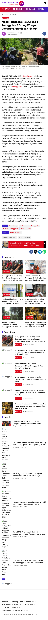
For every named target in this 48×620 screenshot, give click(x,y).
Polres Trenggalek (11, 229)
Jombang (13, 226)
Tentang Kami (17, 602)
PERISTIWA (5, 18)
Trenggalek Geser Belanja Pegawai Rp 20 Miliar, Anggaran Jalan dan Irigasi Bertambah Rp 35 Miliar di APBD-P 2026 (29, 503)
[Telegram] (40, 252)
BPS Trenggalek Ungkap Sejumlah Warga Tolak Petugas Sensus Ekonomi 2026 (35, 301)
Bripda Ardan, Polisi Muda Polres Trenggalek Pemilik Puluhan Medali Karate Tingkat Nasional (27, 422)
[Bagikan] (44, 34)
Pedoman (30, 602)
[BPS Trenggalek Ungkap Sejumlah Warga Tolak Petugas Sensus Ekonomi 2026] (35, 290)
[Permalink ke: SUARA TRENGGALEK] (4, 34)
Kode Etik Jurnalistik (10, 607)
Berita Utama (16, 232)
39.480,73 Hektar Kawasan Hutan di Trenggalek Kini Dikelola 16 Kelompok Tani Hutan (11, 324)
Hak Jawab (6, 604)
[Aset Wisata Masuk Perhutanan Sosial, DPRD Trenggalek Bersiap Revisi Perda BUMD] (6, 562)
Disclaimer (29, 604)
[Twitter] (36, 252)
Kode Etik (17, 604)
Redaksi (5, 602)
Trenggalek (17, 87)
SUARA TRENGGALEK (13, 33)
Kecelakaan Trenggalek (30, 226)
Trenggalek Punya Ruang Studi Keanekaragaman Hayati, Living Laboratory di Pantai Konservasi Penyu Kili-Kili (12, 278)
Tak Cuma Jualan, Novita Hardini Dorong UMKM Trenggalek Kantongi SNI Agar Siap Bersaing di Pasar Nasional (29, 444)
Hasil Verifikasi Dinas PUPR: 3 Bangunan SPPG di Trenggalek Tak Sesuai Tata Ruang (12, 301)
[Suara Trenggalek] (17, 3)
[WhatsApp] (44, 252)
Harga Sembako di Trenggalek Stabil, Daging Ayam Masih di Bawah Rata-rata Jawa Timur (35, 278)
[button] (45, 3)
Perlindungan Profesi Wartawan (15, 610)
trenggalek (27, 229)
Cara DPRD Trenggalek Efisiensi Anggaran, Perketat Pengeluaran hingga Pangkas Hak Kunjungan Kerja (29, 533)
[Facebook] (31, 252)
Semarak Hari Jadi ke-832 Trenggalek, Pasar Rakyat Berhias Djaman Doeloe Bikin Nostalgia (35, 324)
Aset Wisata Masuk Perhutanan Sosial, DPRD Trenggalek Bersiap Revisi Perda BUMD (28, 561)
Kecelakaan (28, 76)
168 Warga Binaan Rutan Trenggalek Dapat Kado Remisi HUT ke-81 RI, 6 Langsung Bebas (27, 475)
